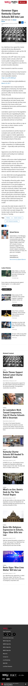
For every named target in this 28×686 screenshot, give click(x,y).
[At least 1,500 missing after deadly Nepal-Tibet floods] (6, 336)
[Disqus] (14, 604)
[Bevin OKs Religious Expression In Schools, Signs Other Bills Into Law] (13, 516)
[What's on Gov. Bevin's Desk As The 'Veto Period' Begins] (13, 478)
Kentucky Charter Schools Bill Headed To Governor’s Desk (13, 454)
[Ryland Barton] (4, 234)
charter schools (18, 217)
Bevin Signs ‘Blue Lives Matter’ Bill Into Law (13, 568)
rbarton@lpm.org (14, 257)
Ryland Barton (14, 232)
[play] (2, 684)
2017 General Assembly (12, 221)
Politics (8, 217)
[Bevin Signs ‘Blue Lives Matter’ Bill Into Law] (13, 556)
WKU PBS (5, 663)
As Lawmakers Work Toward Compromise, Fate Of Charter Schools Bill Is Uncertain (13, 414)
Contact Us (5, 656)
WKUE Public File (7, 650)
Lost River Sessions (7, 666)
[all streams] (26, 684)
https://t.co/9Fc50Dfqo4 (8, 78)
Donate (23, 2)
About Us (5, 653)
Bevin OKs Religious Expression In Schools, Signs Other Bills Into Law (13, 531)
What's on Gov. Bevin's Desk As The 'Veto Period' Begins (13, 492)
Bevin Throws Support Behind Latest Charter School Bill (13, 375)
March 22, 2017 (6, 83)
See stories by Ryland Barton (18, 259)
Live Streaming (6, 660)
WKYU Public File (7, 640)
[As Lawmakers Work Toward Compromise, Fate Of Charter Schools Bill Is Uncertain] (13, 399)
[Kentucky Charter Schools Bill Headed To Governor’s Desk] (13, 441)
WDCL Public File (7, 647)
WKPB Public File (7, 644)
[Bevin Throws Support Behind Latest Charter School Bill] (13, 361)
